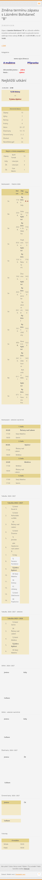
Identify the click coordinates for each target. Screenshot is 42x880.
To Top (39, 874)
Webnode (26, 869)
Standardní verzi (20, 874)
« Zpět (4, 46)
